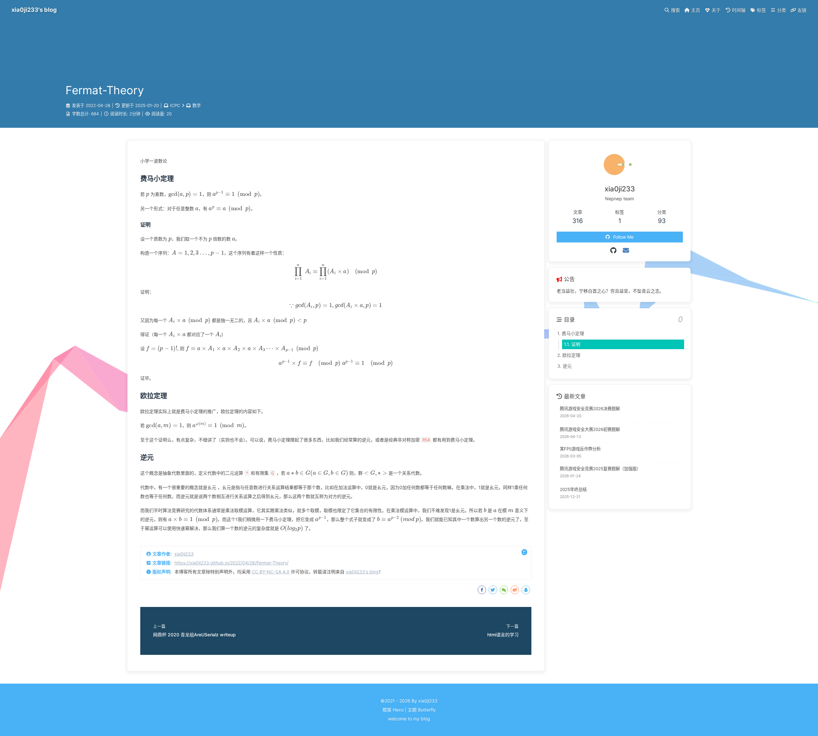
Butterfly (427, 709)
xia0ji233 (184, 553)
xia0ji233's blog (362, 571)
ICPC (175, 105)
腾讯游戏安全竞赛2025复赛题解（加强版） (600, 468)
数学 (196, 105)
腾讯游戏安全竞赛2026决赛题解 (590, 408)
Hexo (398, 709)
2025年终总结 (573, 489)
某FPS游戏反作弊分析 (580, 448)
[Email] (626, 250)
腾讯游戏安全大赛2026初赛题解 (590, 429)
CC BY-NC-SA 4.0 (270, 571)
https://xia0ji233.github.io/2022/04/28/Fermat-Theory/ (231, 562)
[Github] (613, 250)
